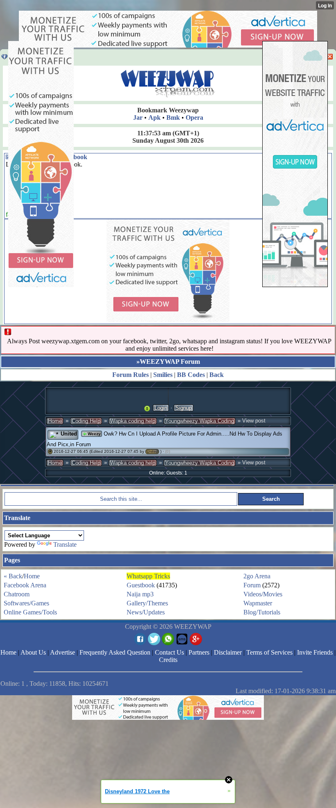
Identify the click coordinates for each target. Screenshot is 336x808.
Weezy (93, 433)
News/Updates (146, 612)
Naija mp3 (140, 594)
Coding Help (86, 421)
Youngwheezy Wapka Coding (199, 421)
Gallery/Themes (147, 603)
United (152, 452)
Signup (183, 408)
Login (160, 408)
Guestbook (141, 585)
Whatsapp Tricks (148, 576)
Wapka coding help (132, 421)
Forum (252, 585)
